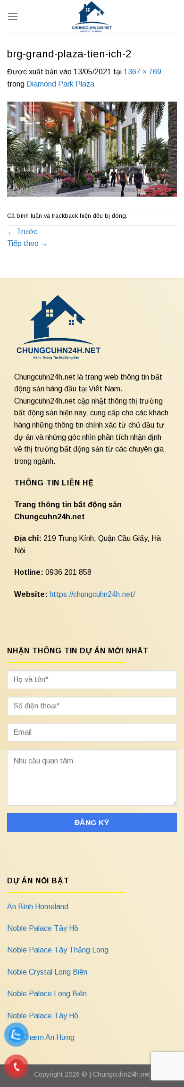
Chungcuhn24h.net (121, 1074)
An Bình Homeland (37, 907)
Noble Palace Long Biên (47, 994)
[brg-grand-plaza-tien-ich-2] (92, 148)
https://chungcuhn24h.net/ (92, 594)
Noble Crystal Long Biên (47, 972)
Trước (22, 232)
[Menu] (12, 16)
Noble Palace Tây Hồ (42, 928)
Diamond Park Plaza (60, 84)
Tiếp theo (27, 243)
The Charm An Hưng (41, 1037)
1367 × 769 (142, 72)
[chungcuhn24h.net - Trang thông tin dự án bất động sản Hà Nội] (92, 16)
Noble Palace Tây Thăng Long (58, 950)
